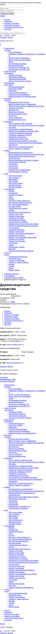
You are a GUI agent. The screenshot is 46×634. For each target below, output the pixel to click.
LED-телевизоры (15, 52)
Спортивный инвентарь (18, 257)
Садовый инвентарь (17, 230)
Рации (11, 268)
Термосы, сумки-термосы (19, 262)
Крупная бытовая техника (19, 102)
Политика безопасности (13, 27)
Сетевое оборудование (18, 93)
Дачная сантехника (16, 231)
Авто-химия (13, 181)
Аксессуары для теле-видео (20, 60)
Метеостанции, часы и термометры (22, 104)
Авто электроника (16, 183)
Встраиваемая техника (18, 114)
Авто (6, 174)
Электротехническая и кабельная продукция (26, 106)
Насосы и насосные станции (20, 81)
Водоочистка (14, 110)
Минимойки (13, 179)
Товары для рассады (17, 241)
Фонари (12, 264)
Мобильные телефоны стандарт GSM (23, 131)
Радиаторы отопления (17, 162)
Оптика (11, 210)
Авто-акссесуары (15, 176)
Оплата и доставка (11, 23)
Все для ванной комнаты (18, 204)
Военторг (12, 249)
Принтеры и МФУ (15, 89)
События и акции (11, 317)
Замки (11, 245)
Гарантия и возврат (12, 25)
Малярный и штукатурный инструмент (24, 224)
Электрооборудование (17, 79)
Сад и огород (14, 228)
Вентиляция (13, 168)
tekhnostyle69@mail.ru (15, 363)
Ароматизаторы (15, 185)
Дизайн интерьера (16, 195)
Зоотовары (13, 243)
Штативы (12, 127)
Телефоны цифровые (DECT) (20, 135)
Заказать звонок (7, 14)
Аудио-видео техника (9, 49)
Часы (11, 197)
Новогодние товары (16, 247)
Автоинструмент (15, 187)
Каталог (7, 19)
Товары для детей (16, 214)
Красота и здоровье (16, 112)
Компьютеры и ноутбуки (9, 84)
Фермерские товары (17, 235)
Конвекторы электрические (19, 170)
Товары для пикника (17, 260)
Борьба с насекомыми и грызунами (23, 237)
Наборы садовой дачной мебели (21, 233)
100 (13, 302)
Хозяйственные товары (18, 208)
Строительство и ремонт (18, 222)
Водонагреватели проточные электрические (26, 154)
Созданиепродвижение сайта (8, 378)
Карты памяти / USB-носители (20, 123)
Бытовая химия (15, 206)
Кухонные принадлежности (19, 201)
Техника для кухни (16, 108)
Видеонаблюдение (16, 66)
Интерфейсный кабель (18, 64)
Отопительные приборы (18, 172)
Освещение (13, 193)
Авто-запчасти (14, 177)
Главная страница (11, 274)
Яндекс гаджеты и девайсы (19, 149)
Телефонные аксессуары (19, 139)
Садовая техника (15, 75)
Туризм (11, 266)
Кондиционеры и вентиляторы (21, 152)
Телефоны (8, 122)
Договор (7, 324)
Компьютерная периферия (19, 95)
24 (11, 302)
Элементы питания (16, 218)
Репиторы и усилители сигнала (21, 147)
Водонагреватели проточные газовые (24, 160)
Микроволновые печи (17, 120)
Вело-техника (14, 270)
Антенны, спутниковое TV (19, 67)
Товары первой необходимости (21, 251)
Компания (8, 21)
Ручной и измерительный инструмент (23, 226)
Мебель (12, 191)
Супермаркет (9, 189)
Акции (2, 16)
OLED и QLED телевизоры (19, 58)
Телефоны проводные (17, 137)
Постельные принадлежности (20, 203)
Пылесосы (13, 116)
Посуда (11, 199)
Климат (7, 150)
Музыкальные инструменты (19, 212)
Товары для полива (16, 239)
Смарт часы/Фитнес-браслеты (20, 133)
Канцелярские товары (17, 220)
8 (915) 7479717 (15, 352)
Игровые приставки (16, 216)
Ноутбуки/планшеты (16, 87)
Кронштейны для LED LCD (19, 69)
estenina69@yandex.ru (15, 345)
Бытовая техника (7, 99)
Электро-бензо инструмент (10, 72)
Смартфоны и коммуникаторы (21, 129)
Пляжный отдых (15, 258)
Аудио (11, 62)
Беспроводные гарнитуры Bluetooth (23, 141)
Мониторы (13, 91)
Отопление (13, 164)
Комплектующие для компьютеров (22, 96)
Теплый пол (13, 166)
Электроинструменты (17, 77)
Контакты (8, 29)
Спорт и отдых (7, 254)
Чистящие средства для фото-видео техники (26, 125)
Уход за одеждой (15, 118)
